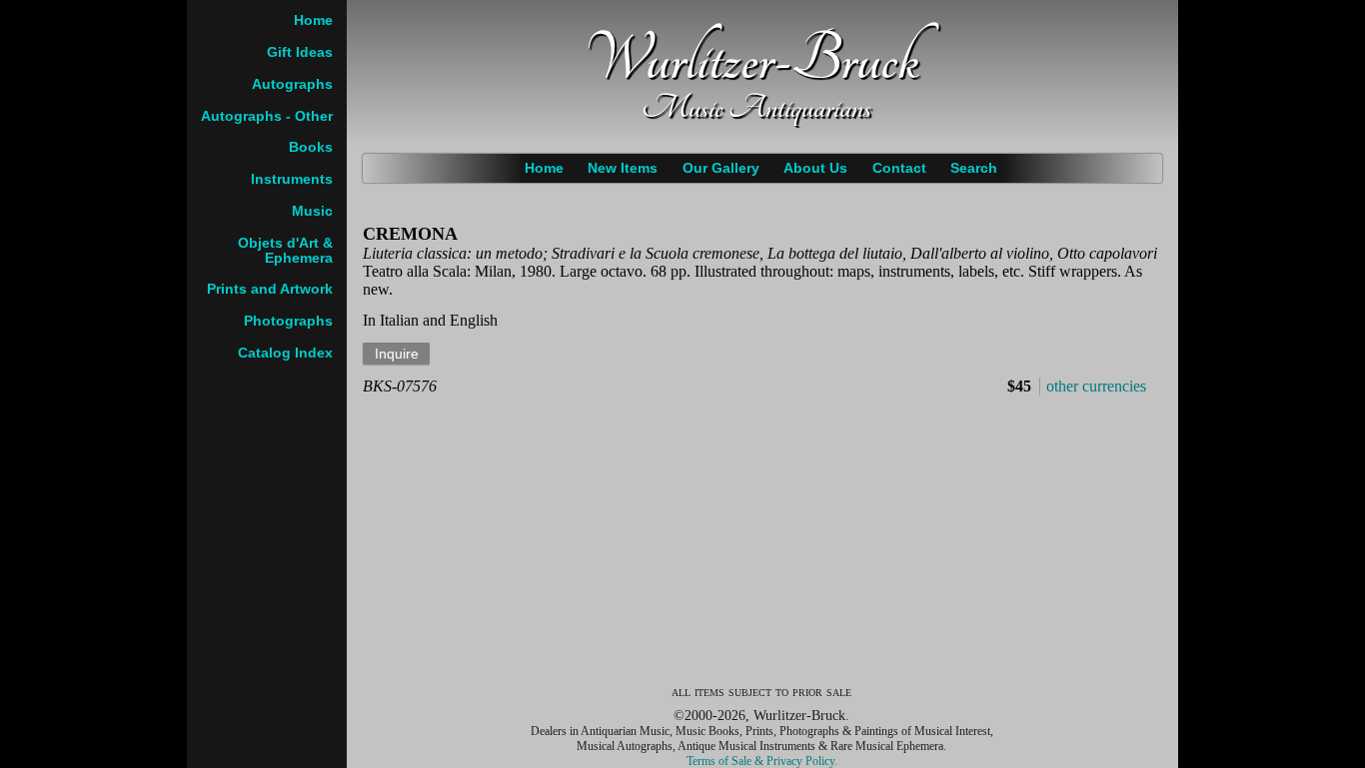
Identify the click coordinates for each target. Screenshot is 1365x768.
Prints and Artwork (270, 289)
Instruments (292, 179)
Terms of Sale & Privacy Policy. (761, 761)
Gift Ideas (300, 52)
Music (312, 211)
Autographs (292, 84)
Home (544, 168)
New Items (623, 168)
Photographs (288, 321)
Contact (899, 168)
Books (311, 147)
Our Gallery (720, 168)
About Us (815, 168)
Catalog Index (285, 353)
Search (973, 168)
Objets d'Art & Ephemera (285, 251)
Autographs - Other (267, 116)
